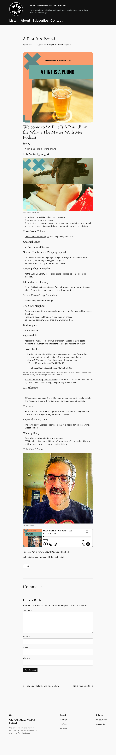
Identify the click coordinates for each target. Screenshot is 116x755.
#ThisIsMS (32, 363)
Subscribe (59, 557)
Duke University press (41, 274)
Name (26, 636)
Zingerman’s (69, 257)
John (40, 45)
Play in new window (40, 552)
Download (56, 552)
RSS (51, 557)
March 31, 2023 (65, 368)
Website (26, 658)
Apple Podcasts (40, 557)
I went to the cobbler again (37, 236)
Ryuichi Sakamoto (55, 398)
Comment (28, 610)
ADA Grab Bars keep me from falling (41, 379)
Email (26, 647)
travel (26, 566)
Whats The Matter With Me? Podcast (57, 45)
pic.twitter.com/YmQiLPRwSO (50, 363)
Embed (65, 552)
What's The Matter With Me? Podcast (48, 5)
